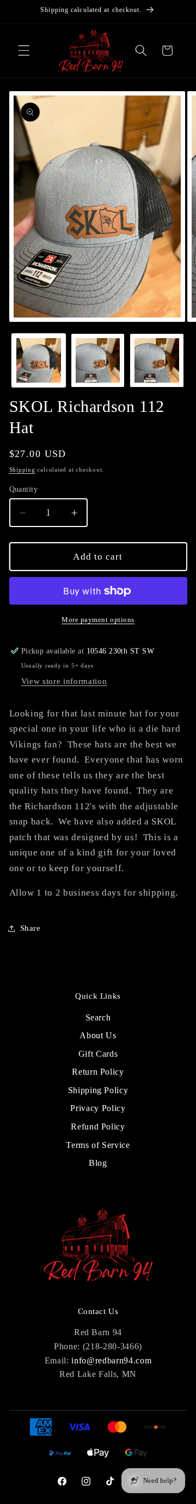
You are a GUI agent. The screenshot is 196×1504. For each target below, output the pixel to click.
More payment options (98, 619)
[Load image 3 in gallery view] (156, 360)
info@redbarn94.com (111, 1360)
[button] (24, 50)
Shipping (22, 469)
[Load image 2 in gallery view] (98, 360)
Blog (98, 1162)
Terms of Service (98, 1145)
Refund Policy (98, 1126)
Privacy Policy (97, 1108)
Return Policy (98, 1071)
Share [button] (30, 927)
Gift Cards (98, 1053)
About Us (97, 1035)
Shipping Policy (98, 1090)
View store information (64, 681)
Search (98, 1017)
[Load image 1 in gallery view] (38, 360)
